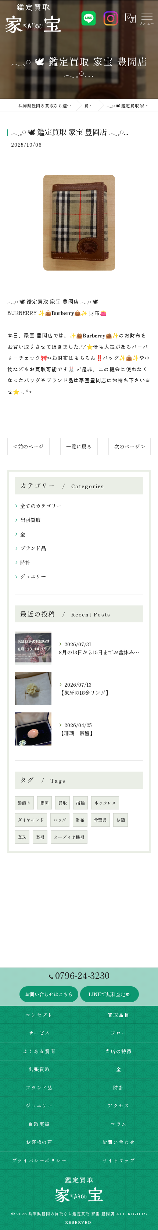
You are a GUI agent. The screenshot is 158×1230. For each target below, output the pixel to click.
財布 (80, 820)
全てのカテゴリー (40, 505)
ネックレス (105, 803)
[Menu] (146, 18)
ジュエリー (33, 576)
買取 (62, 803)
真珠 (22, 837)
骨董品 (100, 820)
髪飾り (24, 803)
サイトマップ (118, 1160)
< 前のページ (28, 446)
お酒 (120, 820)
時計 (25, 562)
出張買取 (30, 519)
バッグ (60, 820)
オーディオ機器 (69, 837)
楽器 (40, 837)
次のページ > (129, 446)
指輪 (80, 803)
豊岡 (44, 803)
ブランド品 (33, 548)
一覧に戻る (79, 446)
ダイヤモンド (31, 820)
